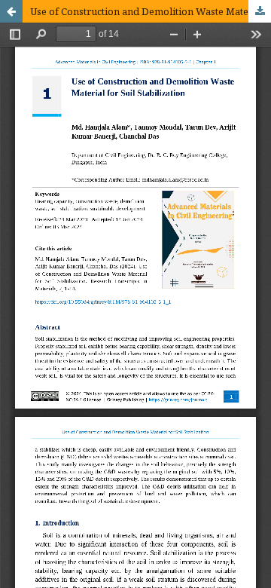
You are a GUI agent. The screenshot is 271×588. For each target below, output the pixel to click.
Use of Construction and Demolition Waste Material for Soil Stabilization (150, 11)
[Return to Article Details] (11, 11)
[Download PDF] (259, 11)
